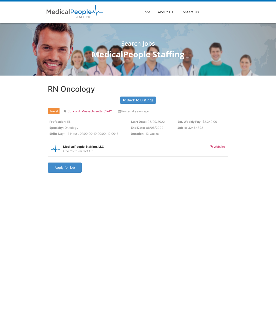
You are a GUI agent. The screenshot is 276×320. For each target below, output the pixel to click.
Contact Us (190, 12)
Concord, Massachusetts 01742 (89, 111)
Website (219, 146)
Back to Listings (140, 100)
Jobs (147, 12)
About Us (165, 12)
